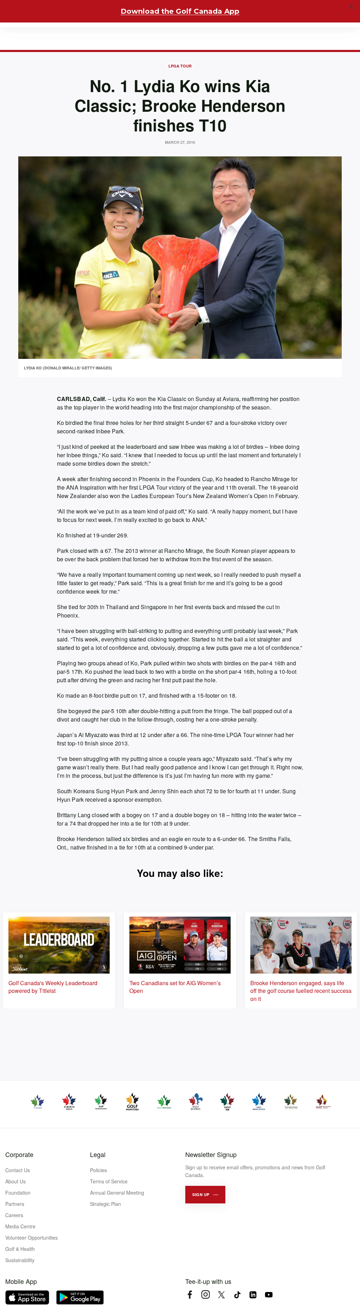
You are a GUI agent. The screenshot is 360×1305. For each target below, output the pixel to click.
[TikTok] (237, 1294)
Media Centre (20, 1226)
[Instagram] (205, 1294)
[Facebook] (189, 1294)
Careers (14, 1215)
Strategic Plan (105, 1203)
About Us (15, 1181)
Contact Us (17, 1170)
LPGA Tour (180, 66)
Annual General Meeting (117, 1192)
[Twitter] (221, 1294)
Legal (97, 1154)
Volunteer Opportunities (31, 1237)
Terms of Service (109, 1181)
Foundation (18, 1192)
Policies (98, 1170)
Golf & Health (20, 1248)
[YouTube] (268, 1294)
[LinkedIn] (253, 1294)
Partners (14, 1203)
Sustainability (19, 1260)
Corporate (19, 1154)
